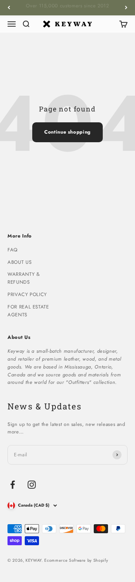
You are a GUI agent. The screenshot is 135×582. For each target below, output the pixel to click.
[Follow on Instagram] (32, 485)
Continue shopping (67, 131)
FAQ (13, 249)
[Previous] (9, 8)
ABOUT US (20, 262)
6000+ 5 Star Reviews (67, 8)
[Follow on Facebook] (13, 485)
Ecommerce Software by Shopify (76, 560)
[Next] (126, 8)
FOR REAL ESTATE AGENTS (28, 310)
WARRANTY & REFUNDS (24, 278)
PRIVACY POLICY (27, 294)
